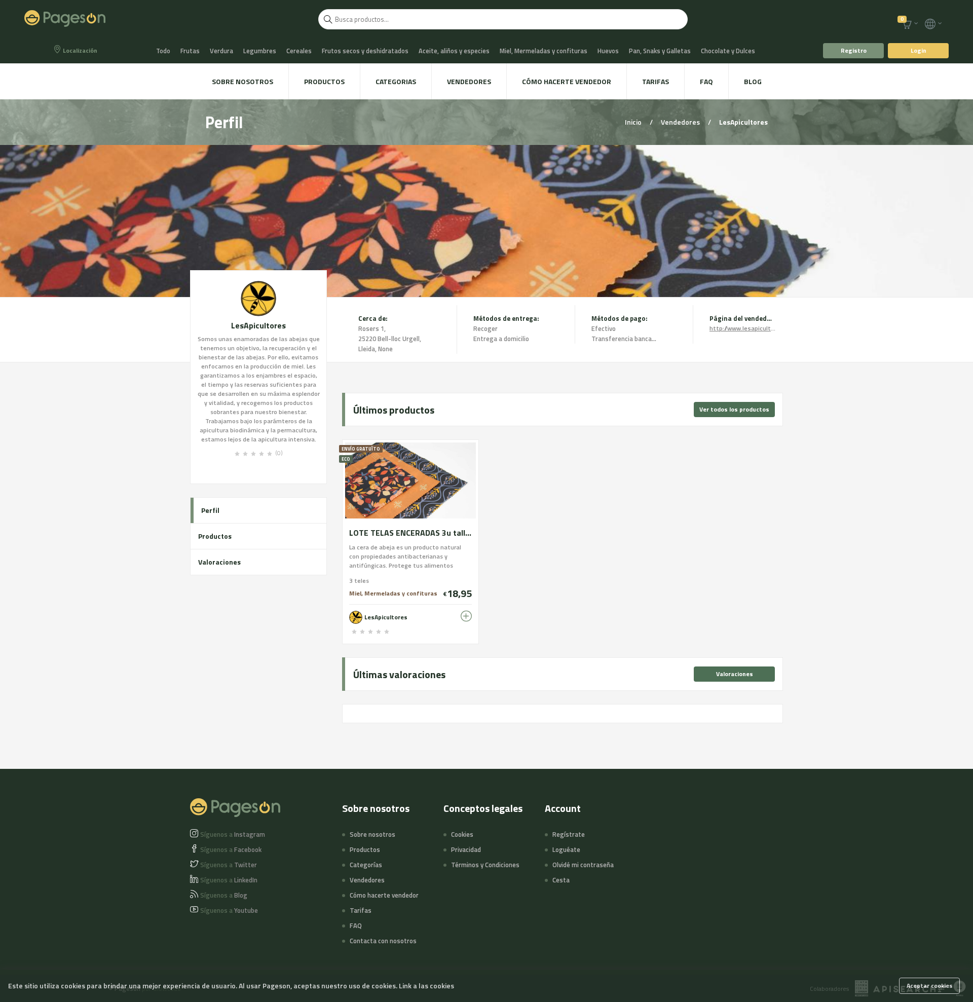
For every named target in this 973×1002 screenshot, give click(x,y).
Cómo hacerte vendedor (566, 81)
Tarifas (655, 81)
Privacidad (466, 849)
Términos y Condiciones (485, 865)
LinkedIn (228, 880)
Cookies (462, 834)
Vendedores (469, 81)
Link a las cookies (426, 985)
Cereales (299, 51)
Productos (324, 81)
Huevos (608, 51)
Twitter (228, 865)
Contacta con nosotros (383, 941)
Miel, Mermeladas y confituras (543, 51)
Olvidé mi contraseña (583, 865)
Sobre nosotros (242, 81)
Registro (854, 50)
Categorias (396, 81)
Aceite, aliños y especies (454, 51)
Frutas (190, 51)
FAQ (706, 81)
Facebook (230, 849)
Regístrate (568, 834)
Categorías (366, 865)
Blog (753, 81)
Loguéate (566, 849)
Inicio (634, 122)
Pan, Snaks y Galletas (660, 51)
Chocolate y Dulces (728, 51)
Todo (163, 51)
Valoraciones (219, 561)
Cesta (561, 880)
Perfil (210, 510)
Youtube (229, 910)
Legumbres (259, 51)
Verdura (221, 51)
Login (918, 50)
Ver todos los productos (734, 409)
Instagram (232, 834)
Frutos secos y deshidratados (365, 51)
